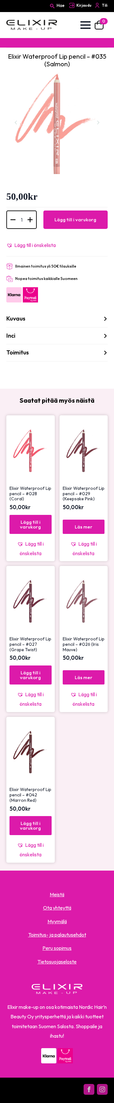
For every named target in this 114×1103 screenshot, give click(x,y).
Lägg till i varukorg (75, 220)
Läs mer (83, 527)
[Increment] (30, 220)
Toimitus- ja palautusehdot (57, 934)
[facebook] (89, 1089)
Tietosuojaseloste (57, 961)
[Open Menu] (85, 25)
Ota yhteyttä (57, 908)
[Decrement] (13, 220)
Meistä (57, 894)
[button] (31, 245)
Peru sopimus (57, 948)
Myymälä (57, 921)
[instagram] (102, 1089)
